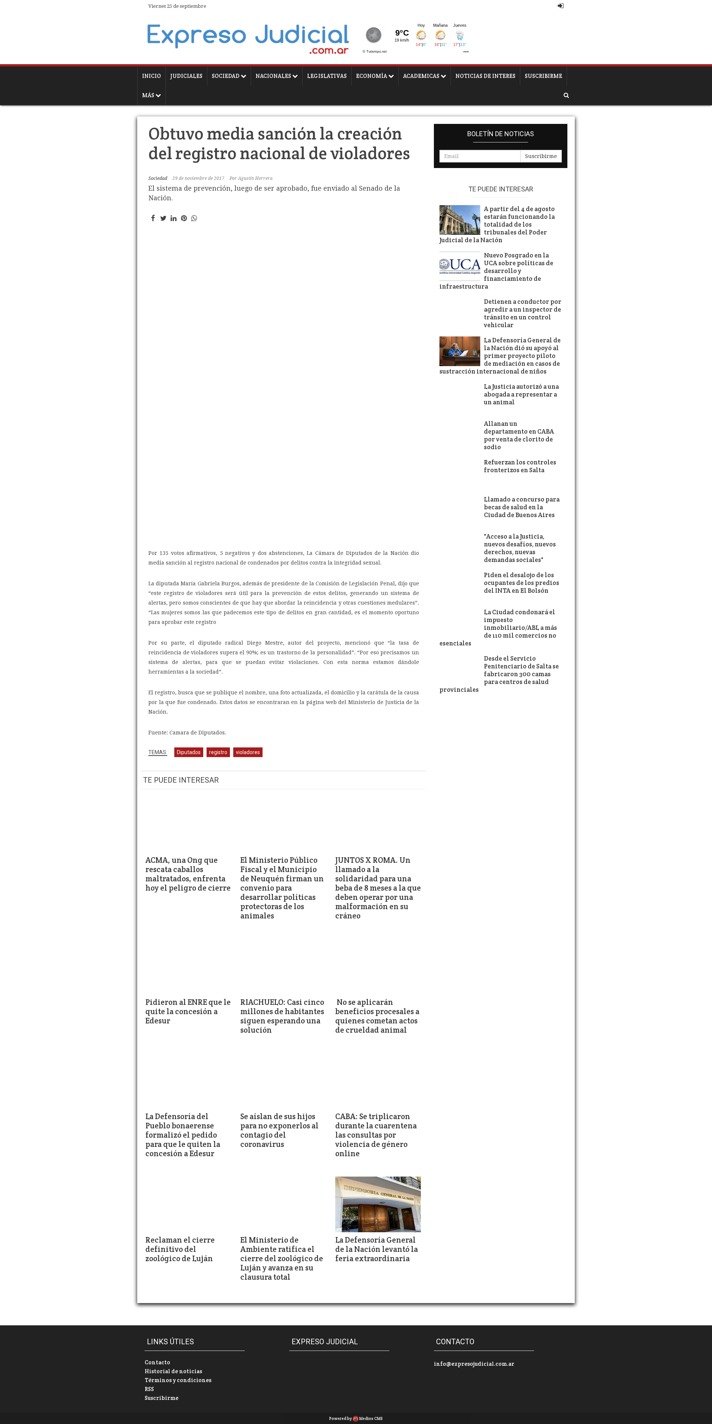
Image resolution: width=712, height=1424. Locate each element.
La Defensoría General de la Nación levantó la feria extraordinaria (376, 1249)
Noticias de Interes (485, 75)
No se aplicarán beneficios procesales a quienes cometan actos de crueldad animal (377, 1016)
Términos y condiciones (178, 1380)
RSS (149, 1388)
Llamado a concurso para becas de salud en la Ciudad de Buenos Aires (522, 507)
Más (148, 95)
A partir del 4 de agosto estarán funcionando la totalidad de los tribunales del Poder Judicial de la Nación (497, 224)
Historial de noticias (173, 1371)
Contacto (157, 1362)
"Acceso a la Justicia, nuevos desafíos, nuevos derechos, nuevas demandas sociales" (520, 548)
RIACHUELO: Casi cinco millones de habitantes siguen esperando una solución (282, 1016)
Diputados (189, 752)
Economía (372, 75)
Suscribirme (543, 75)
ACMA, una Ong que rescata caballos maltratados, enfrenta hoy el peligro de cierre (188, 873)
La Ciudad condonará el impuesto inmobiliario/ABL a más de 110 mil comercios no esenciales (498, 627)
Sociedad (226, 75)
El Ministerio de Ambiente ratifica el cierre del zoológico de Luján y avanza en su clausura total (281, 1258)
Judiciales (186, 75)
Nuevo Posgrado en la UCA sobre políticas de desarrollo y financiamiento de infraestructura (496, 270)
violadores (248, 752)
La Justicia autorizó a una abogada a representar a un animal (521, 394)
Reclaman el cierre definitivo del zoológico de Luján (180, 1249)
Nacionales (274, 75)
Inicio (151, 75)
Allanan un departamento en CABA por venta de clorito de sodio (519, 435)
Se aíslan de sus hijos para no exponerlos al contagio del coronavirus (279, 1130)
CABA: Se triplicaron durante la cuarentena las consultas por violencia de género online (376, 1135)
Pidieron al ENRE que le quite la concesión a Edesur (188, 1011)
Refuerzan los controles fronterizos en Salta (520, 466)
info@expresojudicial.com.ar (474, 1363)
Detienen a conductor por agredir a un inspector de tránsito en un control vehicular (522, 313)
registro (218, 752)
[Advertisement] (283, 485)
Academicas (422, 75)
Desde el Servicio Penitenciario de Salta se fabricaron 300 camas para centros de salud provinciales (499, 674)
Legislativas (327, 75)
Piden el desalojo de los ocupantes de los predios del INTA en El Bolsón (521, 583)
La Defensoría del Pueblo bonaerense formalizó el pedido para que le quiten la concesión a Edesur (182, 1135)
